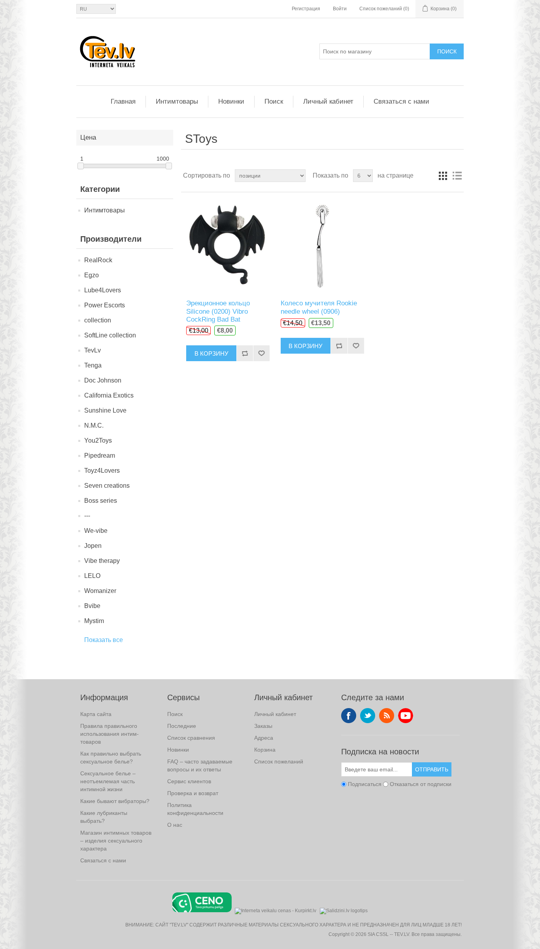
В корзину (211, 353)
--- (87, 515)
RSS (386, 715)
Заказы (263, 726)
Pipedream (99, 455)
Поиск (447, 51)
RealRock (98, 260)
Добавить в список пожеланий (261, 353)
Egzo (91, 275)
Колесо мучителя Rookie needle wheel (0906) (319, 307)
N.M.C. (94, 425)
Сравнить (244, 353)
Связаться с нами (401, 101)
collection (97, 320)
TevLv (92, 350)
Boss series (100, 500)
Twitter (367, 715)
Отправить (431, 769)
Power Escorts (104, 305)
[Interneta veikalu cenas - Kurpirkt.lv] (275, 910)
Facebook (348, 715)
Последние (181, 726)
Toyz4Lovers (102, 470)
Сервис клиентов (189, 781)
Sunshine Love (105, 410)
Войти (340, 8)
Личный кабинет (328, 101)
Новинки (231, 101)
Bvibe (92, 605)
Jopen (93, 545)
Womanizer (100, 590)
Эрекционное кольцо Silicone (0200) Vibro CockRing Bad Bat (218, 311)
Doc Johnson (102, 380)
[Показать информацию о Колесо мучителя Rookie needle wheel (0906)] (322, 246)
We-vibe (96, 530)
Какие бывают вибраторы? (114, 801)
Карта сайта (95, 714)
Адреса (263, 738)
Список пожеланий (278, 761)
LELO (92, 575)
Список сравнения (191, 738)
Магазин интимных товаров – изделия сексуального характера (115, 841)
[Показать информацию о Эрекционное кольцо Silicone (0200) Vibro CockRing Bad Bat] (228, 246)
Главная (123, 101)
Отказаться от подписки (420, 784)
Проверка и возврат (192, 793)
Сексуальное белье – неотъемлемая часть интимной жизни (108, 781)
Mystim (94, 621)
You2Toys (98, 440)
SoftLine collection (110, 335)
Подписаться (364, 784)
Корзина (265, 749)
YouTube (405, 715)
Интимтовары (177, 101)
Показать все (103, 639)
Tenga (93, 365)
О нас (174, 825)
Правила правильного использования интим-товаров (109, 734)
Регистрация (306, 8)
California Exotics (109, 395)
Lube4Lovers (102, 290)
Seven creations (107, 485)
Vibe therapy (102, 560)
